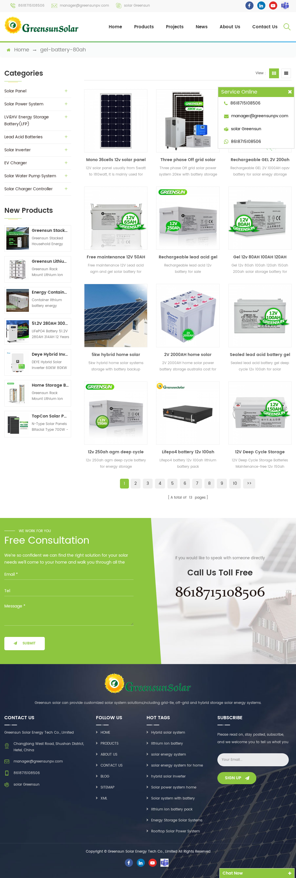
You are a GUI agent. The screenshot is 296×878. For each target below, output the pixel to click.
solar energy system (168, 754)
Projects (175, 27)
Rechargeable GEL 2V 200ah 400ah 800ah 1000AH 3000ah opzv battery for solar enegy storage (260, 159)
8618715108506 (31, 5)
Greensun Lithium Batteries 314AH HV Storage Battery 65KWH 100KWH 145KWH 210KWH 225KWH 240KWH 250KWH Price (50, 261)
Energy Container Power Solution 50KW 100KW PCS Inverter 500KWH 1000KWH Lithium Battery (50, 292)
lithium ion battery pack (172, 809)
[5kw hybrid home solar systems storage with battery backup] (115, 315)
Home (115, 27)
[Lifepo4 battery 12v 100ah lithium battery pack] (187, 413)
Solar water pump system (30, 176)
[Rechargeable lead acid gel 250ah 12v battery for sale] (187, 218)
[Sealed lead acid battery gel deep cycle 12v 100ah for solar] (260, 315)
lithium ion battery (167, 743)
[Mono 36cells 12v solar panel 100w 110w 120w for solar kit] (115, 121)
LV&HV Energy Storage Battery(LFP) (26, 120)
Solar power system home (173, 787)
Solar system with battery (173, 798)
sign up (233, 778)
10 (235, 483)
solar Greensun (137, 5)
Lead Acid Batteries (23, 137)
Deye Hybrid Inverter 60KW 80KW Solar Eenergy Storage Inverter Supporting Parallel (50, 354)
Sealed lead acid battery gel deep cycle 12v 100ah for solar (260, 354)
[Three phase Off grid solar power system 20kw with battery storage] (187, 121)
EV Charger (15, 163)
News (202, 27)
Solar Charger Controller (28, 189)
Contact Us (265, 27)
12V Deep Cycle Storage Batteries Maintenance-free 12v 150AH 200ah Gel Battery (260, 452)
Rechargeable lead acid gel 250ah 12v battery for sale (188, 257)
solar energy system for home (177, 765)
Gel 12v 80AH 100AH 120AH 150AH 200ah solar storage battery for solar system (260, 257)
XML (104, 798)
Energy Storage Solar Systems (176, 820)
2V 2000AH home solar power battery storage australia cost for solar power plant (188, 354)
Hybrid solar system (168, 732)
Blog (105, 776)
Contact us (112, 765)
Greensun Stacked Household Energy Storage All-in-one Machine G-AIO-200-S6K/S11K (50, 230)
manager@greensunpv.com (84, 5)
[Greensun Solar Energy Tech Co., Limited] (41, 25)
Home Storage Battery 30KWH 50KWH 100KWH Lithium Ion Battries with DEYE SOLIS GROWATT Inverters (50, 385)
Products (144, 27)
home (21, 49)
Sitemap (107, 787)
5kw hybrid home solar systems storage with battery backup (116, 354)
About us (109, 754)
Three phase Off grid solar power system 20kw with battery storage (188, 159)
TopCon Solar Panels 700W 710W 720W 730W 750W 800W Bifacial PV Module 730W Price (50, 416)
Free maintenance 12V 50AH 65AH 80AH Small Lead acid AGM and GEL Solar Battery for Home (116, 257)
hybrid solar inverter (168, 776)
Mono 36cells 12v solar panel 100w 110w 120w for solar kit (116, 159)
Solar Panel (15, 91)
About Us (230, 27)
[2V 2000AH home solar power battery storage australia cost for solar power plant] (187, 315)
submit (29, 643)
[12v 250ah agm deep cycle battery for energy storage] (115, 413)
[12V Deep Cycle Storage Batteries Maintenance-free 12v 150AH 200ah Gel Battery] (260, 413)
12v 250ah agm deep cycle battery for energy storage (116, 452)
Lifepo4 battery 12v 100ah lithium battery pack (188, 452)
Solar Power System (23, 104)
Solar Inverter (17, 150)
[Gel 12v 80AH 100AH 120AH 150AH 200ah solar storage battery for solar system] (260, 218)
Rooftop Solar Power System (175, 831)
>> (249, 483)
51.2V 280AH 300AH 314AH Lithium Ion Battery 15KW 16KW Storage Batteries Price (50, 323)
